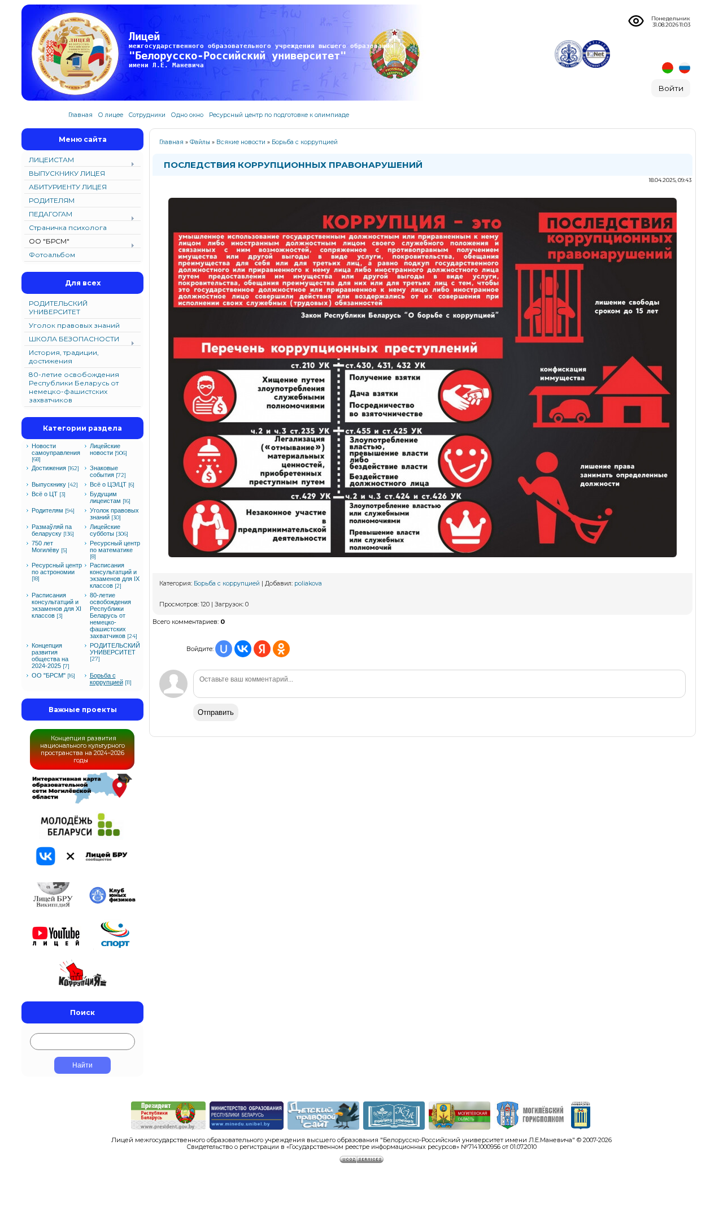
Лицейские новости (105, 449)
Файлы (200, 142)
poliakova (308, 583)
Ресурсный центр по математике (115, 546)
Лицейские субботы (105, 530)
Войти (670, 88)
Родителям (47, 510)
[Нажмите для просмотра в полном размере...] (422, 561)
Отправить (216, 712)
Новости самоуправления (56, 449)
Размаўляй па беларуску (52, 530)
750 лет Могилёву (45, 546)
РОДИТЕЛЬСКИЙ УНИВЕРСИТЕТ (115, 649)
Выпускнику (49, 484)
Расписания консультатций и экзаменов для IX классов (115, 575)
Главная (171, 142)
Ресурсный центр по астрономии (57, 568)
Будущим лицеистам (105, 497)
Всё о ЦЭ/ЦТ (108, 484)
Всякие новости (240, 142)
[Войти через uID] (223, 648)
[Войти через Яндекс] (262, 648)
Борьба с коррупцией (106, 679)
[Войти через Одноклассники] (281, 648)
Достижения (49, 468)
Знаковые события (104, 471)
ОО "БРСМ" (49, 675)
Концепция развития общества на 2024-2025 (50, 655)
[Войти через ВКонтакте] (242, 648)
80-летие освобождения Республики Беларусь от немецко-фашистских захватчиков (110, 615)
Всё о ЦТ (45, 494)
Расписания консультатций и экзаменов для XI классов (56, 605)
